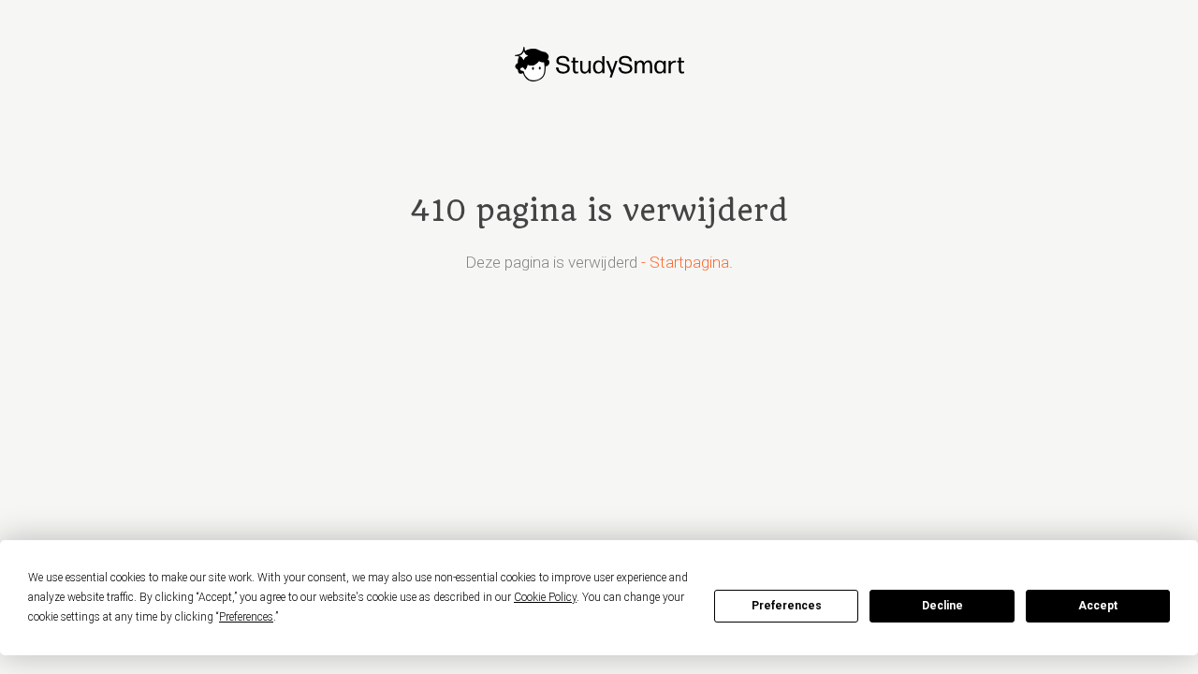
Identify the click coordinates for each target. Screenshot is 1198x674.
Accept (1098, 605)
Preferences (787, 605)
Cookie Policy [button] (545, 597)
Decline (942, 605)
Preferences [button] (246, 616)
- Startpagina (685, 262)
